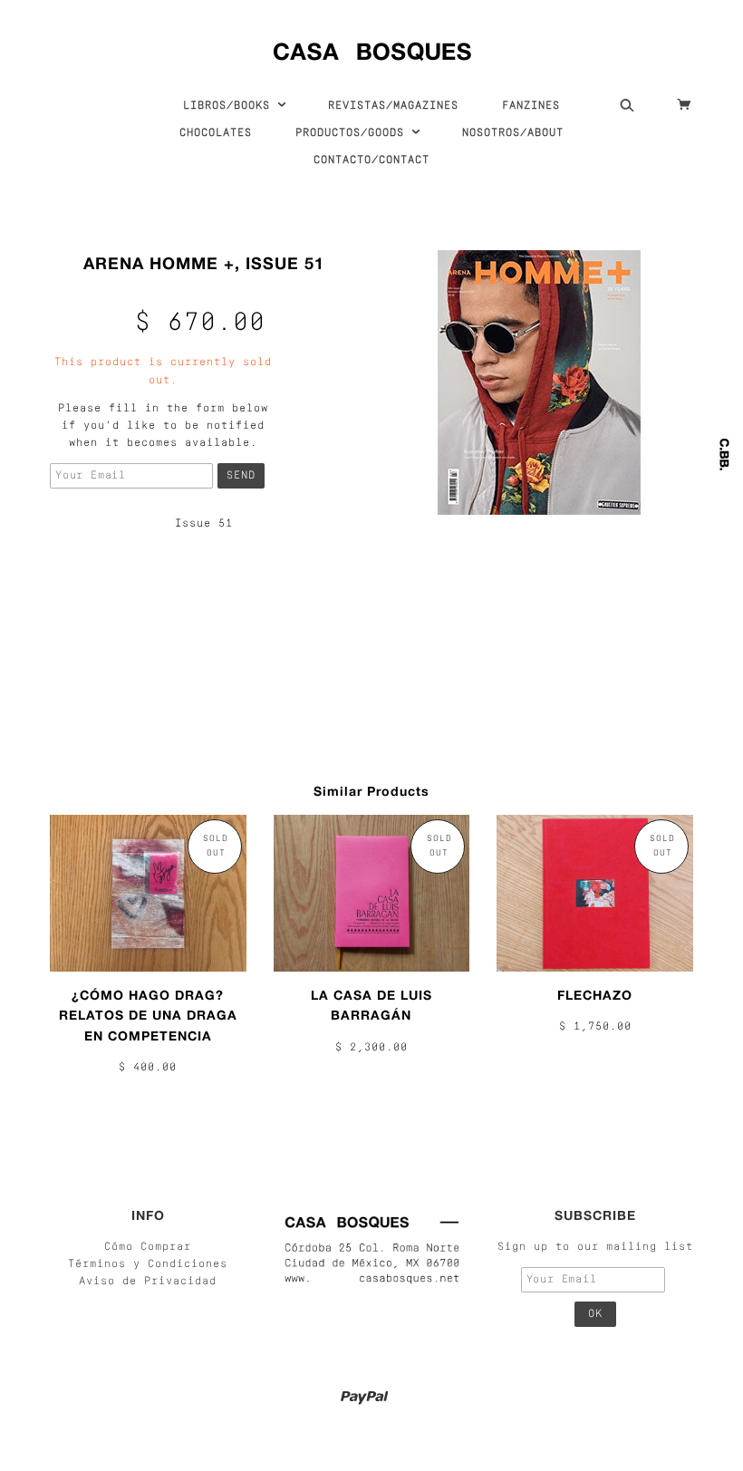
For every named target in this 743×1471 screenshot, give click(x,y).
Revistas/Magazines (393, 106)
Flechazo (594, 994)
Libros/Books (230, 106)
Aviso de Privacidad (148, 1281)
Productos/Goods (353, 133)
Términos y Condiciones (147, 1264)
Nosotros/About (513, 133)
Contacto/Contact (371, 160)
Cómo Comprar (147, 1247)
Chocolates (215, 133)
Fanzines (531, 106)
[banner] (372, 47)
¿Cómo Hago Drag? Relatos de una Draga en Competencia (148, 1015)
